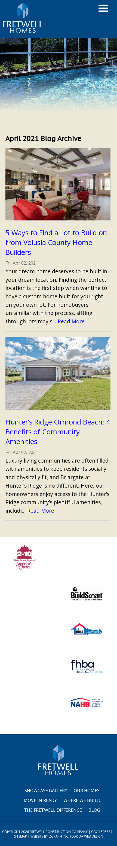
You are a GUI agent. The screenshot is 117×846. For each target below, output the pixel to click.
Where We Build (81, 800)
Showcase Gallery (45, 791)
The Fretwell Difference (53, 810)
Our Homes (87, 791)
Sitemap (20, 836)
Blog (94, 810)
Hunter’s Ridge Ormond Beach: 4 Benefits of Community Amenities (57, 431)
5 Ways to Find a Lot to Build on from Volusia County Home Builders (56, 242)
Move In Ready (40, 800)
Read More (71, 321)
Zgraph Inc (58, 836)
